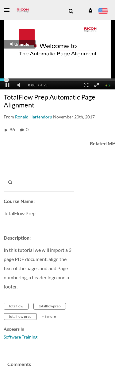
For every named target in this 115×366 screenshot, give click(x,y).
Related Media (100, 143)
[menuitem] (70, 11)
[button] (8, 10)
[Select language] (102, 11)
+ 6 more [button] (49, 316)
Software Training (20, 336)
